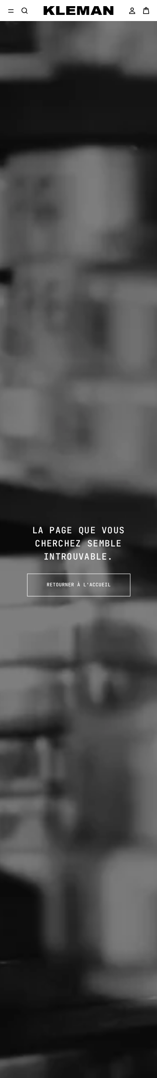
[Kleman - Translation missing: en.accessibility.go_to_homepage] (78, 10)
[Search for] (25, 10)
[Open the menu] (11, 10)
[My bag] (146, 10)
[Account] (132, 10)
